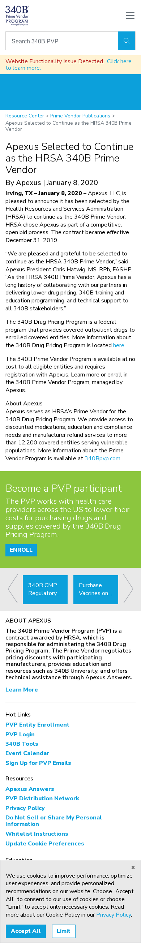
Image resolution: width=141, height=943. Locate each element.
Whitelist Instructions (36, 834)
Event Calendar (27, 753)
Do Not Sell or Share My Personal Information (53, 821)
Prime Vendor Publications (80, 115)
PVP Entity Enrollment (37, 725)
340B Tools (21, 744)
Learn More (21, 689)
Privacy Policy (25, 808)
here (118, 345)
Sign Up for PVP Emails (38, 763)
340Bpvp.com (102, 458)
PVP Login (20, 734)
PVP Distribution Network (42, 798)
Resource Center (24, 115)
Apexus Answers (29, 789)
